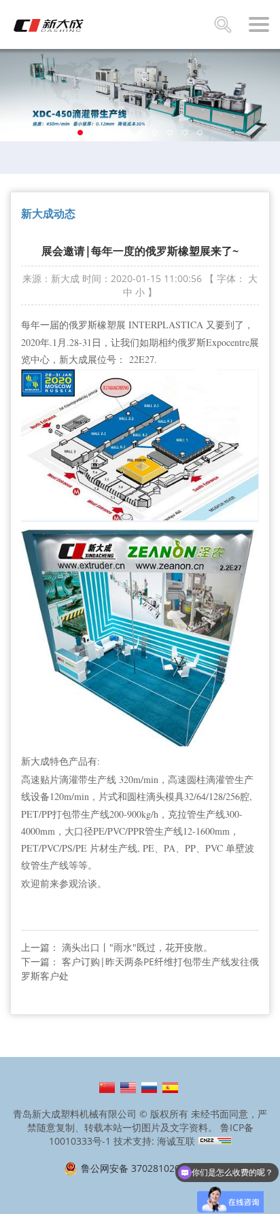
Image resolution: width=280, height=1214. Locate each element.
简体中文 (107, 1087)
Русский (149, 1087)
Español (170, 1087)
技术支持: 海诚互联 (154, 1140)
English (128, 1087)
